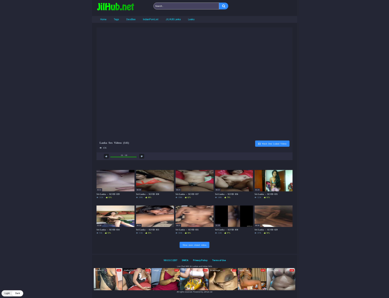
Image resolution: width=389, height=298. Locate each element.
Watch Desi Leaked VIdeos (273, 143)
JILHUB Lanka (173, 19)
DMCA (185, 260)
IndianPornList (150, 19)
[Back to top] (379, 289)
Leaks (191, 19)
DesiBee (131, 19)
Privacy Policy (200, 260)
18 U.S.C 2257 (170, 260)
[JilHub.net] (115, 8)
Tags (116, 19)
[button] (12, 293)
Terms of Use (219, 260)
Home (103, 19)
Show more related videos (194, 245)
